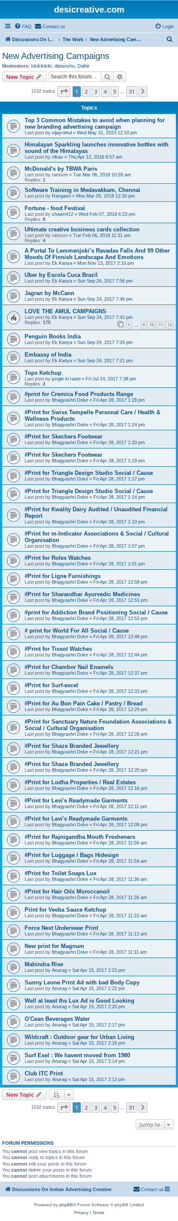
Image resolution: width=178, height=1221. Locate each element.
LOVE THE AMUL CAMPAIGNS (65, 311)
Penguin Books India (53, 336)
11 (161, 325)
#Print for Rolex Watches (58, 558)
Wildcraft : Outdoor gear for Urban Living (79, 1037)
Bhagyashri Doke (70, 400)
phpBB (66, 1204)
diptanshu (64, 65)
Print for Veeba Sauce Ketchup (65, 909)
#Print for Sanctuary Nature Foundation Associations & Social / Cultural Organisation (98, 724)
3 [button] (95, 91)
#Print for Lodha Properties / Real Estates (80, 782)
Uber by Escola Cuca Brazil (61, 275)
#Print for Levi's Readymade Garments (76, 800)
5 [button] (114, 91)
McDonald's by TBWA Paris (61, 169)
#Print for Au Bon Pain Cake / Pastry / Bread (84, 703)
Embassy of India (48, 354)
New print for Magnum (54, 946)
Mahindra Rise (44, 964)
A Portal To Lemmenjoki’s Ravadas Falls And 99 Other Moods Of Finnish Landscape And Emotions (97, 253)
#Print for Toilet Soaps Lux (60, 873)
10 (151, 325)
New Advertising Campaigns (55, 56)
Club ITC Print (44, 1073)
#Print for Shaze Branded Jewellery (72, 746)
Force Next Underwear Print (61, 928)
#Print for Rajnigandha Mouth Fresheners (80, 837)
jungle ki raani (66, 378)
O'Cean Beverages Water (57, 1019)
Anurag (59, 970)
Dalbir (83, 65)
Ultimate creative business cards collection (82, 229)
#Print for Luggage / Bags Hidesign (72, 855)
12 (170, 325)
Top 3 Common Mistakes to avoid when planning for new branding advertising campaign (95, 123)
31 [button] (132, 91)
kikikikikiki (41, 65)
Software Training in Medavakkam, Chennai (82, 190)
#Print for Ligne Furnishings (63, 576)
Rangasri (61, 195)
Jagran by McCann (49, 293)
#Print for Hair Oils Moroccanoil (67, 891)
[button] (63, 91)
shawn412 (62, 214)
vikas (57, 156)
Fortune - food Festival (55, 208)
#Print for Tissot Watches (58, 649)
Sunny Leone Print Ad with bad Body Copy (82, 982)
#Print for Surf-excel (51, 685)
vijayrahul (62, 132)
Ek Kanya (62, 263)
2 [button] (86, 91)
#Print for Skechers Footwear (63, 436)
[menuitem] (23, 26)
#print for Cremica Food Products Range (79, 394)
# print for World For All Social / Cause (77, 630)
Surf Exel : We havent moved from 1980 (77, 1055)
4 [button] (105, 91)
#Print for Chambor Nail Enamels (69, 667)
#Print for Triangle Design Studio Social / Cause (89, 473)
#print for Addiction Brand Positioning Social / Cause (96, 612)
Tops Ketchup (43, 373)
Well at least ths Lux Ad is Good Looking (79, 1000)
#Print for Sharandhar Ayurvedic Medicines (82, 594)
